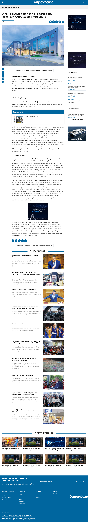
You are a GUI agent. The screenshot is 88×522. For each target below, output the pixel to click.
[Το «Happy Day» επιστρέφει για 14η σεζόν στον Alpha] (12, 442)
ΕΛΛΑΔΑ (70, 83)
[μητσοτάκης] (53, 313)
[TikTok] (80, 481)
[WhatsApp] (59, 21)
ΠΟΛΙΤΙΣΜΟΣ (71, 76)
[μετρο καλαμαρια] (53, 399)
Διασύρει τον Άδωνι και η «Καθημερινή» (24, 289)
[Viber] (56, 21)
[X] (53, 21)
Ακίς (54, 498)
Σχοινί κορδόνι (71, 99)
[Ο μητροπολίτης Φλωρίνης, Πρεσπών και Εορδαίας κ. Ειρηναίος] (53, 279)
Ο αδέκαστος (56, 500)
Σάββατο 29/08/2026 (31, 116)
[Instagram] (76, 481)
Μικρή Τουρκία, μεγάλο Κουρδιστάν (23, 375)
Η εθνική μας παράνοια (73, 108)
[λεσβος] (53, 347)
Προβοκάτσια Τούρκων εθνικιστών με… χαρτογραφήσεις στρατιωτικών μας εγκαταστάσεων (76, 86)
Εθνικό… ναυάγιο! (17, 324)
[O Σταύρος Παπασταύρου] (53, 261)
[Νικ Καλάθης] (53, 330)
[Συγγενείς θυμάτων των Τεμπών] (53, 416)
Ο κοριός (55, 493)
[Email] (63, 21)
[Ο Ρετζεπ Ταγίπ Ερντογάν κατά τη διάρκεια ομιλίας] (53, 382)
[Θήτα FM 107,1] (55, 442)
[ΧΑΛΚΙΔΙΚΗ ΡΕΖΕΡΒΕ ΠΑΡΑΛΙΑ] (53, 365)
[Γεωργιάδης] (53, 296)
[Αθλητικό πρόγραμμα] (33, 442)
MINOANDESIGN (80, 516)
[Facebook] (50, 21)
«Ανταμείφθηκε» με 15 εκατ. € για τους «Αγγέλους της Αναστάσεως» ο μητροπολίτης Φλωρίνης (26, 274)
